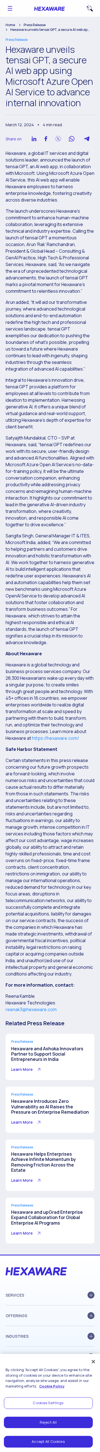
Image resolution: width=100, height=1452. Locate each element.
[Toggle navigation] (10, 8)
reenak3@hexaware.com (31, 1009)
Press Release (35, 25)
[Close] (93, 1362)
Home (10, 25)
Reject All (48, 1422)
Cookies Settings (48, 1402)
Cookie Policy (51, 1386)
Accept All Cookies (48, 1441)
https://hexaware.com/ (55, 738)
